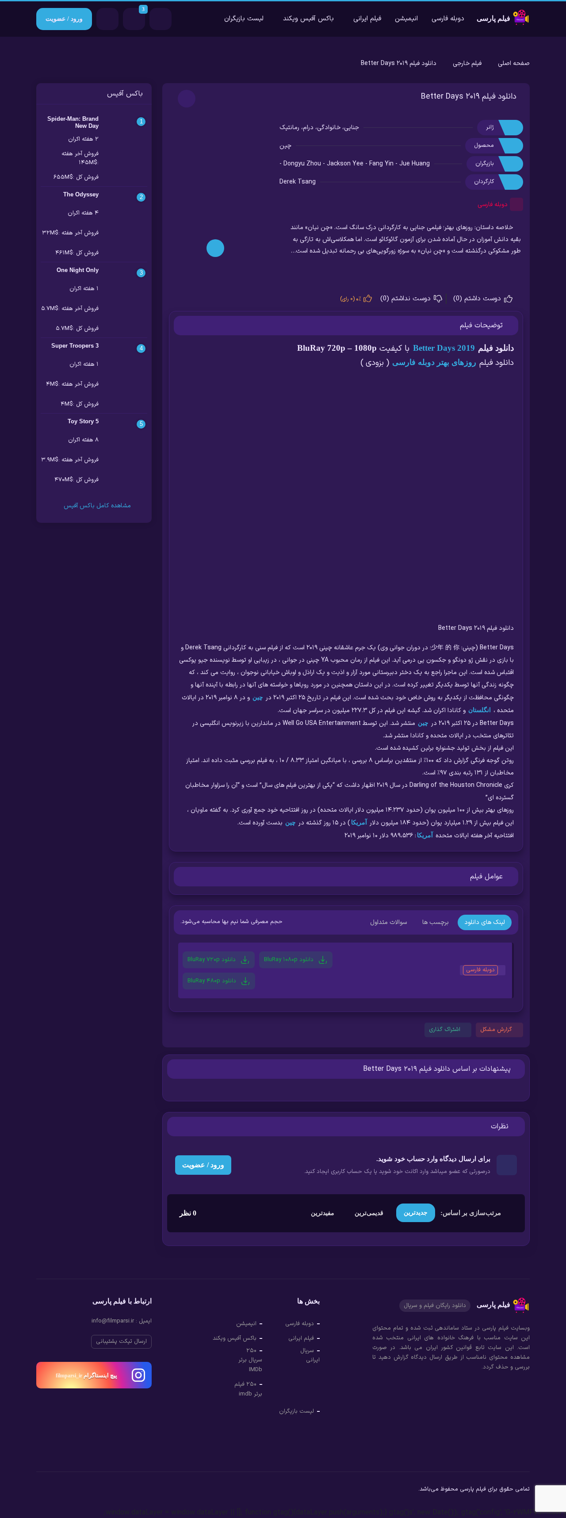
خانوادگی (328, 127)
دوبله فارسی (448, 19)
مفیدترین (322, 1213)
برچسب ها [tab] (435, 922)
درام (308, 127)
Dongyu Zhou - (305, 164)
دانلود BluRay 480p (212, 980)
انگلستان (479, 710)
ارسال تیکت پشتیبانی (121, 1341)
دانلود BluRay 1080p (289, 959)
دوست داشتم (478, 299)
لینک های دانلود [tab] (484, 922)
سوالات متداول (388, 922)
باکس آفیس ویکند (308, 19)
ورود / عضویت (64, 18)
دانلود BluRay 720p (212, 959)
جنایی (351, 127)
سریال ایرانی (310, 1355)
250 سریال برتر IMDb (250, 1360)
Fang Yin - (384, 164)
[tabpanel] (346, 972)
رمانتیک (289, 127)
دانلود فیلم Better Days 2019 (468, 97)
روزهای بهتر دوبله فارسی (434, 362)
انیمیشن (406, 19)
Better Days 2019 (444, 348)
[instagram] (43, 1490)
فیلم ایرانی (367, 19)
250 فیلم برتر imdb (248, 1389)
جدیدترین (416, 1212)
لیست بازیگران (244, 19)
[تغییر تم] (160, 19)
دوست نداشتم (406, 299)
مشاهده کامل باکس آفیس (96, 505)
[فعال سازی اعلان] (186, 98)
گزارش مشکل (496, 1029)
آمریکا (359, 822)
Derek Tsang (297, 182)
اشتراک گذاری (444, 1029)
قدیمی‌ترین (369, 1213)
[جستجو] (107, 19)
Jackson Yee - (348, 164)
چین (285, 145)
